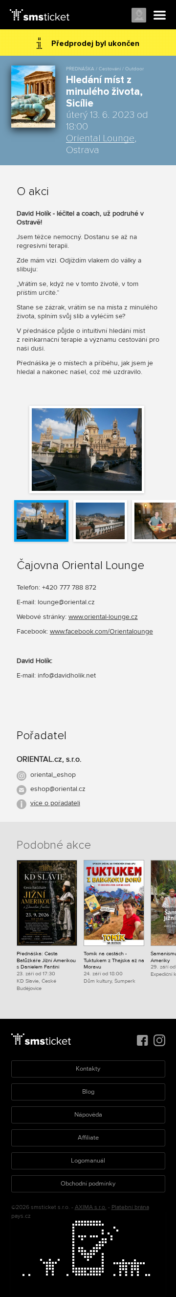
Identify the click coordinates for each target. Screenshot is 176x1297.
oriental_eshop (53, 774)
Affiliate (88, 1138)
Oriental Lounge (100, 138)
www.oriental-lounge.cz (103, 617)
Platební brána (130, 1207)
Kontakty (88, 1069)
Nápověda (88, 1115)
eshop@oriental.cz (58, 789)
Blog (88, 1092)
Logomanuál (88, 1161)
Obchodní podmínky (88, 1183)
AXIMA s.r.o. (91, 1207)
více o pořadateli (55, 803)
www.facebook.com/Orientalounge (101, 631)
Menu (160, 16)
